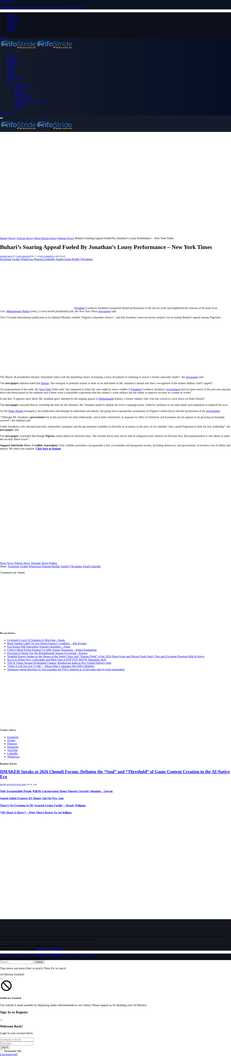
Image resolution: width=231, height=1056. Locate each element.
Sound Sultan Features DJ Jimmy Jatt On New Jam (32, 798)
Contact (11, 30)
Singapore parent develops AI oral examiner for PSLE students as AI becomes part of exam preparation (66, 669)
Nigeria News (6, 256)
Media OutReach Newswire (30, 101)
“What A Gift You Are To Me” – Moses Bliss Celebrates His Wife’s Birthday (51, 666)
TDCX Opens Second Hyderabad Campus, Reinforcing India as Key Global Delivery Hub (59, 662)
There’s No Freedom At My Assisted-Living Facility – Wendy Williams (43, 805)
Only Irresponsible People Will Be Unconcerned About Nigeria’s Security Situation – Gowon (56, 791)
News (10, 563)
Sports (10, 75)
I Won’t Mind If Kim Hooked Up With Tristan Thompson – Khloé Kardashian (52, 649)
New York (45, 389)
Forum (11, 26)
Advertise (12, 17)
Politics (11, 71)
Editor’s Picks (22, 88)
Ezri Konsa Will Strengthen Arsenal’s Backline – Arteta (38, 646)
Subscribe (5, 113)
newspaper (104, 311)
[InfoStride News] (36, 49)
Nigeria (11, 68)
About (10, 13)
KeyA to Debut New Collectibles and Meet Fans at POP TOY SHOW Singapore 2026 (56, 659)
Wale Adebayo (23, 256)
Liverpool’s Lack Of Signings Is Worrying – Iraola (36, 640)
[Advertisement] (115, 159)
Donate (11, 23)
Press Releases (22, 97)
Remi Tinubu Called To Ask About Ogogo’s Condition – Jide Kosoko (47, 643)
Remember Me (12, 1051)
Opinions (19, 94)
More (10, 81)
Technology (14, 78)
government (173, 389)
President (79, 308)
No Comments (47, 256)
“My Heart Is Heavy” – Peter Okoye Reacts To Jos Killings (36, 812)
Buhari (26, 311)
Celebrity (12, 62)
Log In (4, 1047)
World (17, 104)
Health (18, 91)
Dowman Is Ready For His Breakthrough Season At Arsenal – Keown (47, 653)
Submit (39, 962)
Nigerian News (39, 563)
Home (10, 55)
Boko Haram (15, 411)
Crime (10, 65)
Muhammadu (13, 311)
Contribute (13, 20)
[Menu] (1, 118)
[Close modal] (1, 978)
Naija (3, 563)
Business (12, 58)
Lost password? (9, 1054)
